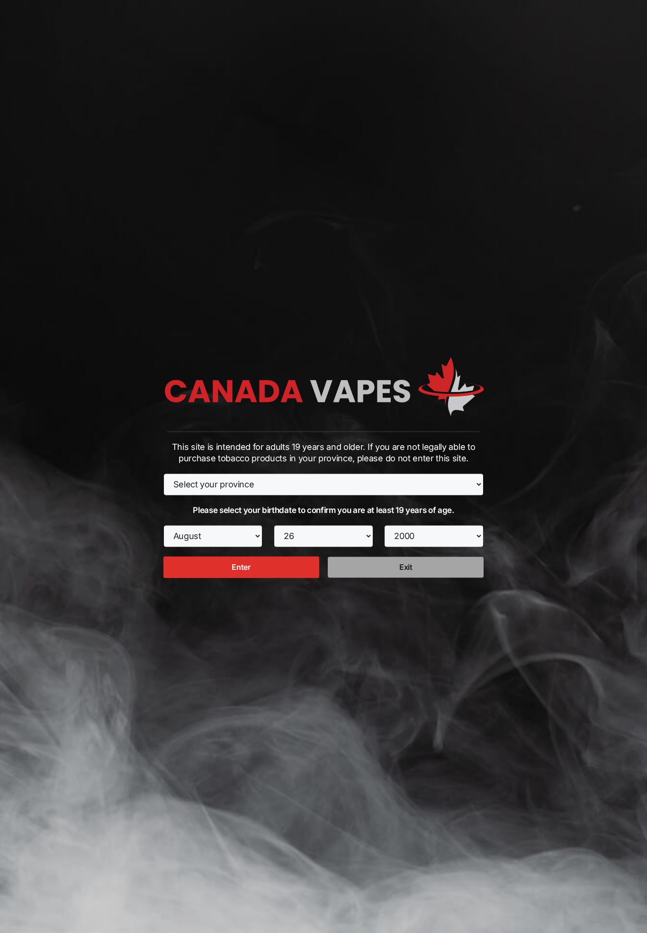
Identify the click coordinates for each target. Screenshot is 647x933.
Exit (406, 567)
